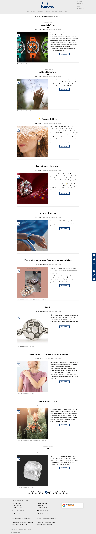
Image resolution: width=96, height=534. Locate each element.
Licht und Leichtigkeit (48, 72)
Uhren (33, 11)
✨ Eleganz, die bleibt (48, 119)
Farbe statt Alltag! (48, 25)
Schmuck (41, 11)
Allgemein (46, 22)
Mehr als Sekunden (48, 213)
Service (48, 11)
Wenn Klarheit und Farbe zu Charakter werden (48, 354)
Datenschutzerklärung (24, 529)
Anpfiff (48, 307)
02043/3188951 (44, 511)
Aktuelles (79, 1)
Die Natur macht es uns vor (48, 166)
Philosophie (80, 3)
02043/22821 (21, 511)
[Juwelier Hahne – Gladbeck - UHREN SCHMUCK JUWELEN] (48, 4)
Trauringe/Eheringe (46, 258)
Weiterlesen (64, 54)
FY (48, 448)
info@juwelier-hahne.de (23, 513)
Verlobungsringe (56, 258)
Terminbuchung (81, 8)
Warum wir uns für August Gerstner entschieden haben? (48, 260)
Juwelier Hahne (54, 17)
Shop (60, 11)
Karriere (79, 5)
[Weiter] (67, 492)
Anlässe (54, 11)
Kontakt (79, 6)
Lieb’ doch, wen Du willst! (48, 401)
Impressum (14, 529)
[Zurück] (29, 492)
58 (63, 492)
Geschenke (67, 11)
